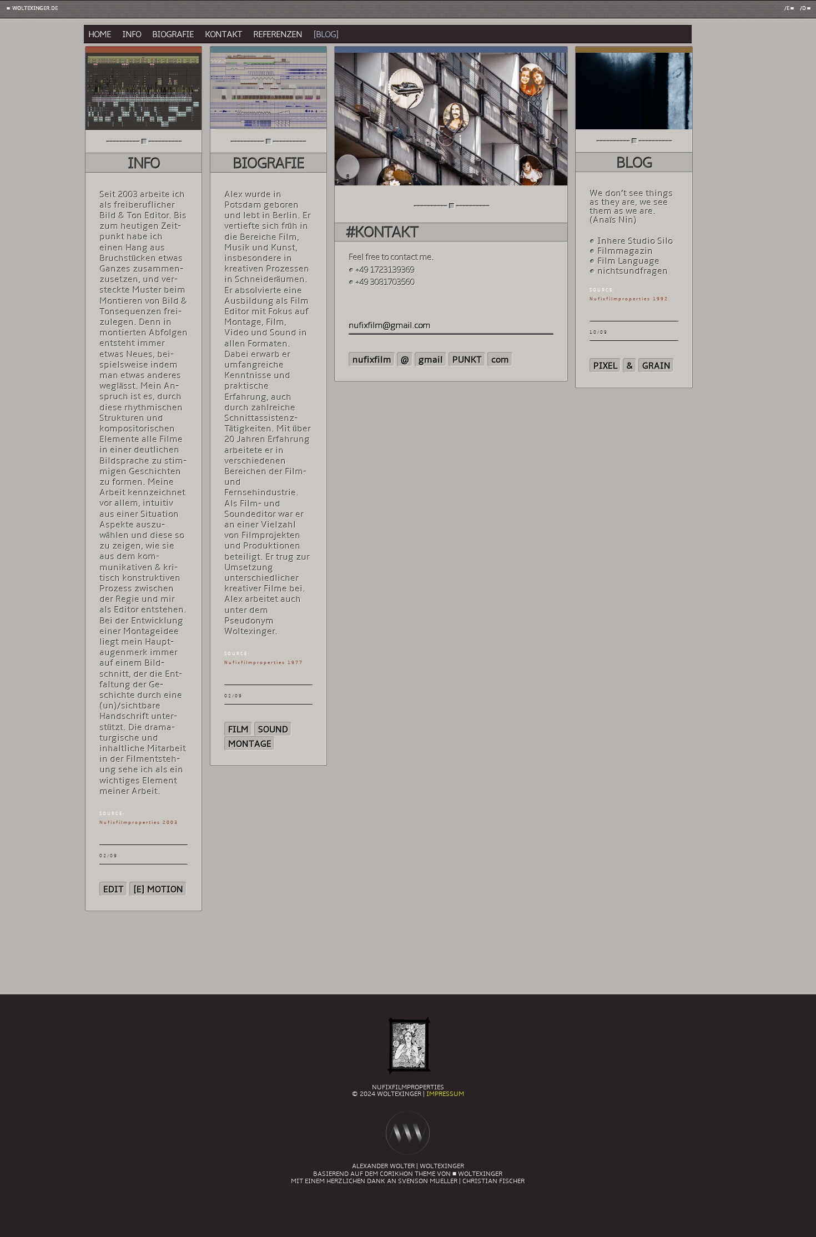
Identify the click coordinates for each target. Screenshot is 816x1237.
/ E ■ (788, 9)
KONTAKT (223, 35)
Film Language (628, 261)
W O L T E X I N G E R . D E (34, 9)
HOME (99, 35)
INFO (131, 35)
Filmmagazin (625, 251)
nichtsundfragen (632, 271)
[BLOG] (326, 35)
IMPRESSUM (445, 1094)
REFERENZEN (277, 35)
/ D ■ (805, 9)
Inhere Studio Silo (635, 241)
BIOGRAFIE (173, 35)
